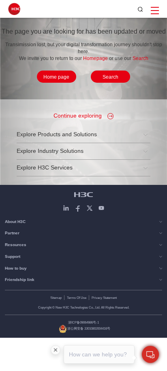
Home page (56, 77)
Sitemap (56, 298)
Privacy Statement (104, 298)
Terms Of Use (76, 298)
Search (110, 77)
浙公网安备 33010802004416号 (88, 328)
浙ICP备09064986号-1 (83, 322)
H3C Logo (14, 9)
